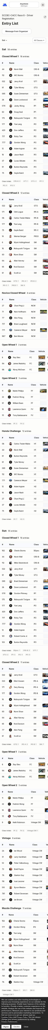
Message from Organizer (16, 31)
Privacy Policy (22, 1017)
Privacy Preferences (9, 1021)
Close (26, 1027)
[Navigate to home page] (5, 4)
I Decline (16, 1027)
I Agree (6, 1027)
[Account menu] (43, 5)
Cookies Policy (7, 1017)
